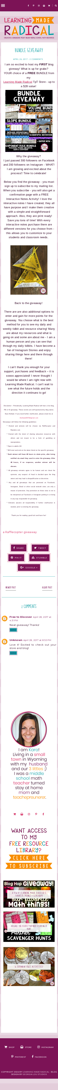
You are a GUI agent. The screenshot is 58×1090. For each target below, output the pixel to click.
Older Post (47, 587)
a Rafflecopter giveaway (20, 532)
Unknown (16, 640)
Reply (13, 630)
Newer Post (11, 587)
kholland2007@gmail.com (29, 418)
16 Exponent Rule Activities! (29, 967)
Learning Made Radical (17, 81)
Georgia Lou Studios (35, 1074)
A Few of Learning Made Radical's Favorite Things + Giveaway (29, 894)
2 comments (36, 59)
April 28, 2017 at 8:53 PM (37, 640)
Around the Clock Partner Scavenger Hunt (29, 927)
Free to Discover (21, 616)
